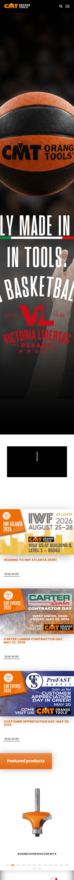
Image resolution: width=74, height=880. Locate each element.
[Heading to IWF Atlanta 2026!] (37, 531)
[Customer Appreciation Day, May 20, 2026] (37, 693)
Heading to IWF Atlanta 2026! (30, 560)
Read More (11, 574)
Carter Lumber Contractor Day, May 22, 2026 (33, 641)
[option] (37, 224)
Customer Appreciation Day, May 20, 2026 (37, 723)
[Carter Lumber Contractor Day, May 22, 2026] (37, 611)
